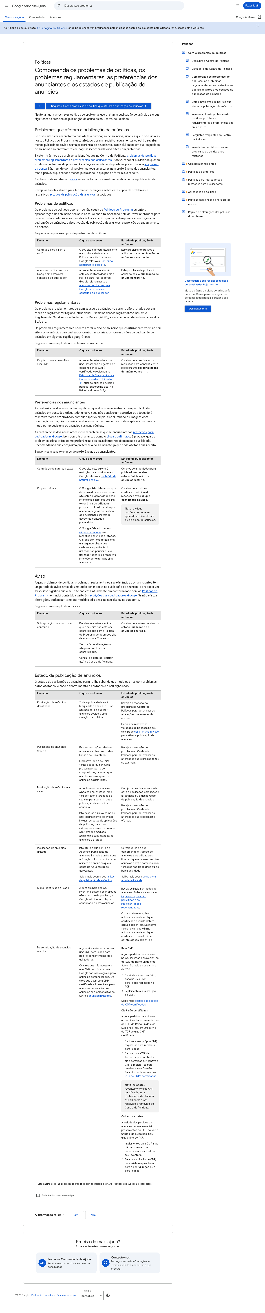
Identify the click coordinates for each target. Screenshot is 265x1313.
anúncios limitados (100, 995)
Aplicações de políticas (202, 192)
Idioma (87, 1290)
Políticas (187, 44)
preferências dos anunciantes (92, 160)
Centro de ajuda (14, 17)
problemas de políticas (142, 156)
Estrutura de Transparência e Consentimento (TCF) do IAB (96, 377)
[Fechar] (258, 26)
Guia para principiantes (202, 163)
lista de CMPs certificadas (140, 1076)
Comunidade (37, 17)
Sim (76, 1215)
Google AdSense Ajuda (29, 6)
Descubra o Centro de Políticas (210, 60)
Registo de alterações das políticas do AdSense (209, 214)
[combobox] (124, 6)
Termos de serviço (66, 1295)
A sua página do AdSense (51, 28)
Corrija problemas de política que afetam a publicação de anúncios (211, 104)
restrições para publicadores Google (113, 595)
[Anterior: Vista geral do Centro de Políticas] (40, 106)
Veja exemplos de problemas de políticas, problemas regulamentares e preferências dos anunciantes (212, 121)
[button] (6, 5)
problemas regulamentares (52, 160)
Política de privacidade (43, 1295)
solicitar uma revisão (146, 731)
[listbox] (92, 1295)
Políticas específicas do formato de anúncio (209, 202)
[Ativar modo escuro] (108, 1295)
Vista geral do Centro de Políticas (212, 68)
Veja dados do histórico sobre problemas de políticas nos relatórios (210, 152)
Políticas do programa (201, 171)
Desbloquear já (198, 308)
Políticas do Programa (118, 210)
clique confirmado (118, 436)
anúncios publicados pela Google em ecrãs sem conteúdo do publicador (94, 289)
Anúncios (55, 17)
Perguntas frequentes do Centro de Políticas (211, 137)
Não (93, 1215)
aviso (73, 179)
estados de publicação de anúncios (73, 194)
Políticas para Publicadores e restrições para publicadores (205, 182)
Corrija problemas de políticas (207, 53)
